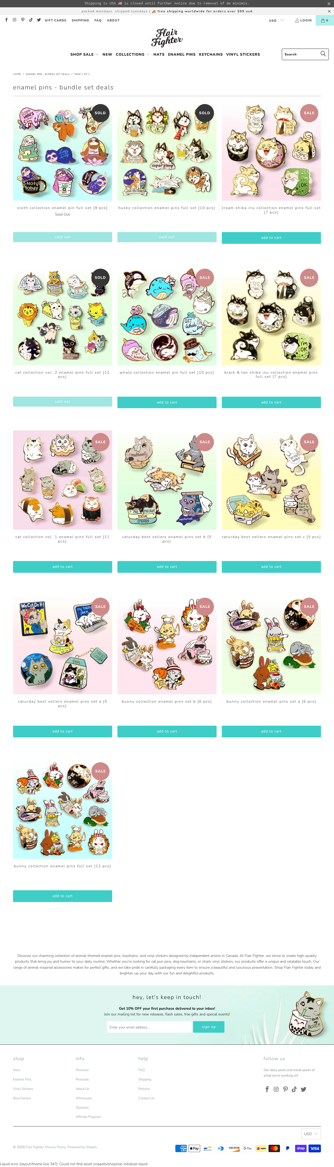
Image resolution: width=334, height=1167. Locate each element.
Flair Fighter (35, 1147)
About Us (82, 1089)
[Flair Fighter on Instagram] (14, 20)
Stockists (82, 1107)
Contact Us (146, 1098)
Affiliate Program (88, 1116)
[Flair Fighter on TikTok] (30, 20)
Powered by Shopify (82, 1147)
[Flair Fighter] (167, 38)
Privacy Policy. (56, 1147)
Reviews (82, 1070)
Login (306, 20)
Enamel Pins (22, 1079)
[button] (84, 55)
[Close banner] (329, 3)
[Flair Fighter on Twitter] (39, 20)
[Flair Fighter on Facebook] (6, 20)
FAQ (98, 20)
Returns (144, 1089)
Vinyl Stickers (23, 1089)
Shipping (144, 1079)
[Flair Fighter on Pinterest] (22, 20)
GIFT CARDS (56, 20)
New (16, 1070)
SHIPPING (80, 20)
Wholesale (84, 1098)
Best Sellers (22, 1098)
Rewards (82, 1079)
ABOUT (113, 20)
